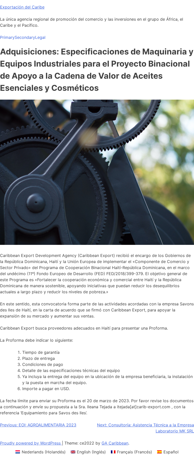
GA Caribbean (115, 443)
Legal (40, 37)
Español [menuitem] (171, 451)
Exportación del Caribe (22, 7)
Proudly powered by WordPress (31, 443)
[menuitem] (40, 451)
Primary (7, 37)
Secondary (25, 37)
